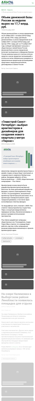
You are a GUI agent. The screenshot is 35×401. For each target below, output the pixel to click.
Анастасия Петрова (12, 234)
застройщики (18, 238)
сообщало (14, 347)
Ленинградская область (8, 358)
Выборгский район (7, 238)
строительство (6, 241)
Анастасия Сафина (12, 68)
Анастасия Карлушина (13, 355)
